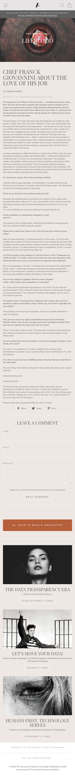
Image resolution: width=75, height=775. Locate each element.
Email (6, 447)
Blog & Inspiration (40, 33)
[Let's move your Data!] (37, 628)
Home (28, 33)
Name (6, 431)
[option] (37, 14)
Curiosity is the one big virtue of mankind (37, 747)
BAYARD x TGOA (37, 668)
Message (8, 463)
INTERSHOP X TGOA (37, 736)
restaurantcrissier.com (12, 376)
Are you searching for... (37, 758)
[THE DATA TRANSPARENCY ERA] (37, 564)
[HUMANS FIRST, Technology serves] (37, 695)
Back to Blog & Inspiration (40, 525)
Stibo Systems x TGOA (37, 601)
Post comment (37, 497)
